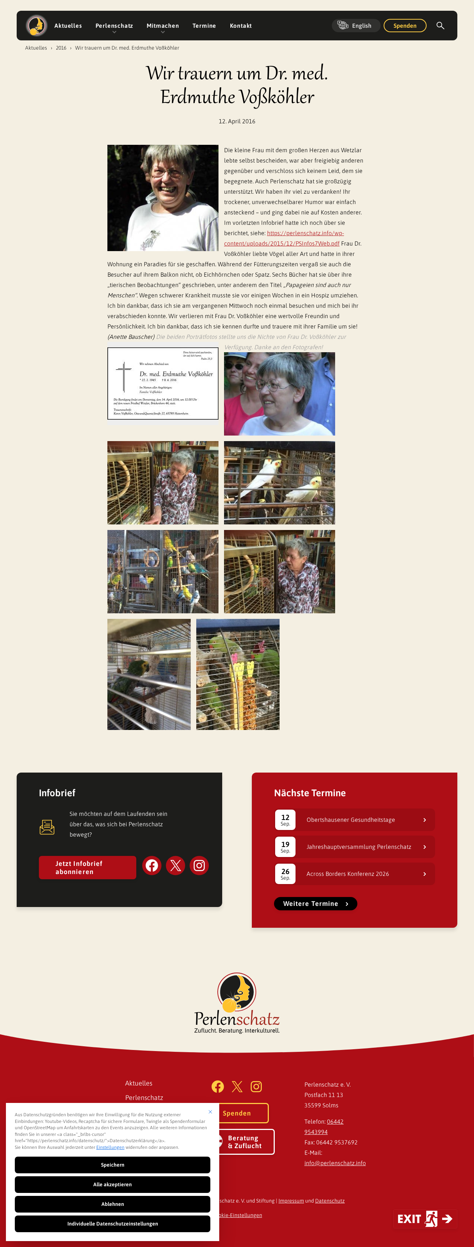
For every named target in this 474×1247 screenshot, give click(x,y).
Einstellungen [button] (110, 1147)
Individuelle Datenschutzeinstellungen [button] (112, 1224)
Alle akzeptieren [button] (112, 1184)
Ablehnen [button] (112, 1204)
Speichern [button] (112, 1165)
